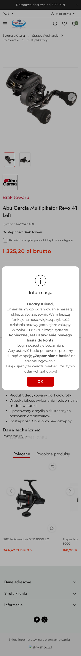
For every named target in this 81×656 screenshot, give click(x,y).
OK (41, 381)
